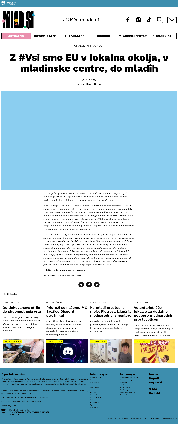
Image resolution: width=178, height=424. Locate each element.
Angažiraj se (143, 342)
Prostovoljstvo (13, 342)
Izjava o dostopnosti (139, 418)
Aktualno (17, 36)
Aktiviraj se (74, 36)
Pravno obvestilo (170, 418)
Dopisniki (155, 382)
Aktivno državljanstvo (128, 380)
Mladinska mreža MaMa (93, 193)
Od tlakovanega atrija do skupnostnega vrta (22, 309)
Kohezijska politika (127, 392)
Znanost (93, 390)
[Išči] (160, 20)
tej (74, 270)
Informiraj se (45, 36)
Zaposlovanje (95, 377)
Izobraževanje (95, 397)
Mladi (16, 302)
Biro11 (117, 418)
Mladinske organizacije (129, 377)
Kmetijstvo (94, 395)
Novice (154, 374)
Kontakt (154, 393)
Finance (93, 392)
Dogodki (103, 36)
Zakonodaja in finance (129, 395)
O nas (153, 388)
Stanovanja (94, 387)
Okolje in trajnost (89, 45)
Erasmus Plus (99, 342)
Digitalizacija (55, 342)
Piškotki (125, 418)
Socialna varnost (97, 380)
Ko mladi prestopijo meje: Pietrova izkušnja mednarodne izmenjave (110, 311)
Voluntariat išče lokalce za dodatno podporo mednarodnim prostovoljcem (154, 313)
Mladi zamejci (95, 382)
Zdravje (93, 385)
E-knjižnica (162, 36)
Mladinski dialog (126, 382)
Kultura (93, 400)
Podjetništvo (95, 402)
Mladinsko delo (126, 385)
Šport (92, 405)
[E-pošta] (172, 20)
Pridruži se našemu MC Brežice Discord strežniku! (66, 311)
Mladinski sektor (132, 36)
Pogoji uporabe (155, 418)
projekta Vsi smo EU (69, 193)
